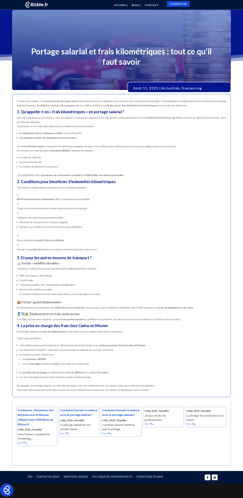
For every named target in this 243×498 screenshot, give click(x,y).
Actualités (171, 88)
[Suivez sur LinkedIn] (215, 477)
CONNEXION (178, 4)
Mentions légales (76, 476)
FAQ (29, 476)
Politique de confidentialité (112, 476)
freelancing (192, 88)
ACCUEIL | (121, 5)
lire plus (22, 442)
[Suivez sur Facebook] (207, 477)
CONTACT (152, 5)
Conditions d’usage (149, 476)
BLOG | (136, 5)
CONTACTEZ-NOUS (47, 476)
